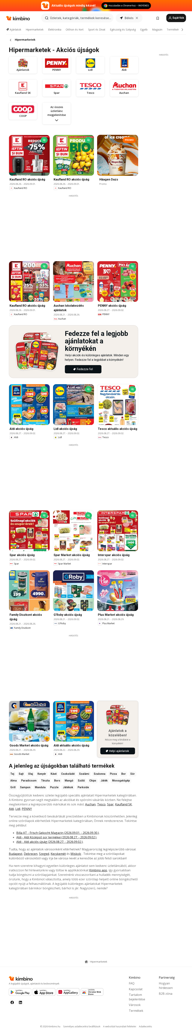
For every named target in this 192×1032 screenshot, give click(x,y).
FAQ (131, 983)
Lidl (17, 809)
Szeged (44, 854)
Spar (110, 804)
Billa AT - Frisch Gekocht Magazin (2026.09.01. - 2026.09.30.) (57, 833)
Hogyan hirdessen (166, 985)
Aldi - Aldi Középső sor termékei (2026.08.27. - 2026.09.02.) (56, 837)
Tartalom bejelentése (137, 997)
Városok (135, 1005)
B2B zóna (165, 994)
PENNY (27, 809)
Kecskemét (58, 854)
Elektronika (54, 29)
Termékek (173, 29)
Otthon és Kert (75, 29)
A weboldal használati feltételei (119, 1026)
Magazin (157, 29)
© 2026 (50, 1026)
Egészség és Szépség (123, 29)
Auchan (90, 804)
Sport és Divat (96, 29)
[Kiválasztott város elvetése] (137, 18)
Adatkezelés (145, 1026)
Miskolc (75, 854)
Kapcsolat (135, 989)
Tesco (101, 804)
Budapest (15, 854)
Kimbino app (98, 870)
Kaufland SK (123, 804)
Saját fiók (178, 17)
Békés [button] (129, 18)
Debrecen (31, 854)
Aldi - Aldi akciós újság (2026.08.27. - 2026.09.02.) (49, 842)
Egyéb (144, 29)
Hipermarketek (35, 29)
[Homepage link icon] (86, 961)
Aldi (11, 809)
